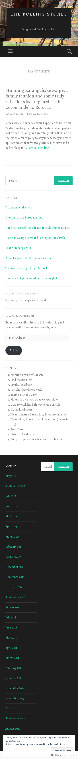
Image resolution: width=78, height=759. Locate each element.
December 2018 (14, 567)
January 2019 (13, 557)
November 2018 (14, 577)
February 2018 (13, 668)
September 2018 (15, 597)
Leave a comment (37, 113)
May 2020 (11, 476)
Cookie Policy (59, 744)
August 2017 (12, 729)
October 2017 (13, 708)
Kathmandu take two (18, 208)
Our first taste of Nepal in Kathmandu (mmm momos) (38, 228)
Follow (14, 350)
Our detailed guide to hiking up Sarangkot (31, 278)
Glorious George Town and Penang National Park (35, 238)
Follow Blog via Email (19, 315)
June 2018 (11, 628)
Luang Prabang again (18, 248)
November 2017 (14, 698)
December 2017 (14, 688)
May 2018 (11, 638)
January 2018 (13, 678)
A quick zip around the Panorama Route (29, 258)
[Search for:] (39, 180)
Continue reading (38, 148)
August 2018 (12, 607)
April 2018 (11, 648)
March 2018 (12, 658)
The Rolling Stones (39, 14)
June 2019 (11, 506)
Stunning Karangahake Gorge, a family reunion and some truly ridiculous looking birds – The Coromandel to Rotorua (36, 99)
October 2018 (13, 587)
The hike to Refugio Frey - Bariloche (27, 268)
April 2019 (11, 526)
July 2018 (10, 618)
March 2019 (12, 537)
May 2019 (11, 516)
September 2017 (15, 718)
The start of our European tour (24, 218)
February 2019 (13, 547)
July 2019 (10, 496)
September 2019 (15, 486)
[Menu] (10, 51)
